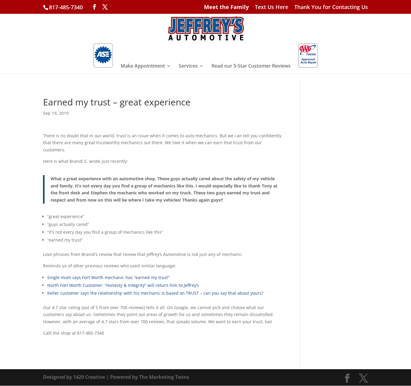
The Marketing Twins (164, 377)
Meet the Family (226, 7)
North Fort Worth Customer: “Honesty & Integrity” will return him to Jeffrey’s (123, 285)
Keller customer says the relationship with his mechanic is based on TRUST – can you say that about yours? (155, 293)
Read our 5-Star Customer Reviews (251, 66)
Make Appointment (143, 66)
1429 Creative (89, 377)
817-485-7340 (66, 7)
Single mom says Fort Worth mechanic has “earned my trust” (108, 277)
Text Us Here (271, 7)
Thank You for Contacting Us (331, 7)
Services (188, 66)
